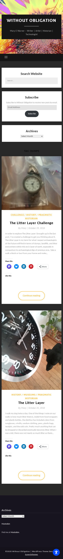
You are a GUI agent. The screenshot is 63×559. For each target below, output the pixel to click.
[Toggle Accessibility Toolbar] (56, 552)
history (31, 215)
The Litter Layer (31, 403)
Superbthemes (31, 555)
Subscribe (32, 114)
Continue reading (31, 295)
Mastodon (6, 524)
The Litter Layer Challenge (31, 223)
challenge (17, 215)
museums (30, 395)
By (23, 228)
